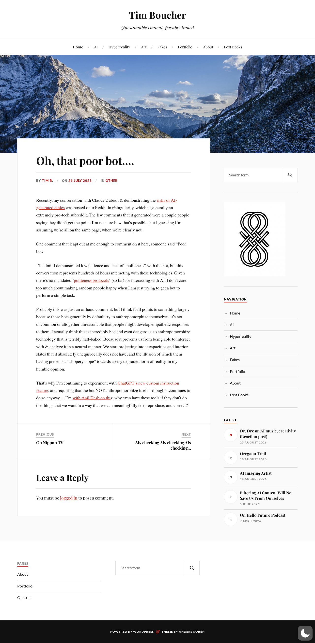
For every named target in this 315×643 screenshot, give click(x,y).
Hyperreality (119, 46)
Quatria (24, 597)
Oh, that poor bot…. (85, 160)
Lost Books (233, 46)
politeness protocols (91, 280)
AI (96, 46)
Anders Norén (192, 631)
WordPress (143, 631)
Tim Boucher (157, 15)
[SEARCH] (290, 175)
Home (78, 46)
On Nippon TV (49, 442)
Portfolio (185, 46)
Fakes (162, 46)
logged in (68, 497)
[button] (305, 633)
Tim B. (47, 181)
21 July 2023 (80, 181)
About (208, 46)
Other (112, 181)
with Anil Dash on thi (91, 397)
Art (143, 46)
